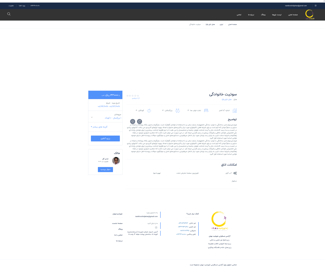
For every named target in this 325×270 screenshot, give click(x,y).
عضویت (11, 6)
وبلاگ (263, 15)
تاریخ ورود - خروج (113, 103)
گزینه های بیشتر (99, 127)
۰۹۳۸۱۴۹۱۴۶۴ (183, 223)
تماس (239, 15)
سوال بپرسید (105, 169)
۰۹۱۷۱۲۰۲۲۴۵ (184, 231)
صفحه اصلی (293, 15)
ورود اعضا (22, 6)
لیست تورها (276, 15)
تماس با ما (118, 235)
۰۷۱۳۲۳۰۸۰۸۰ (35, 6)
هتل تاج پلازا (210, 24)
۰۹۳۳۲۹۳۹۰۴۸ (183, 227)
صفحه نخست (117, 223)
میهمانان (117, 114)
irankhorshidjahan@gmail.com (296, 6)
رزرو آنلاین (105, 138)
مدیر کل (105, 159)
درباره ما (251, 15)
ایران (221, 24)
